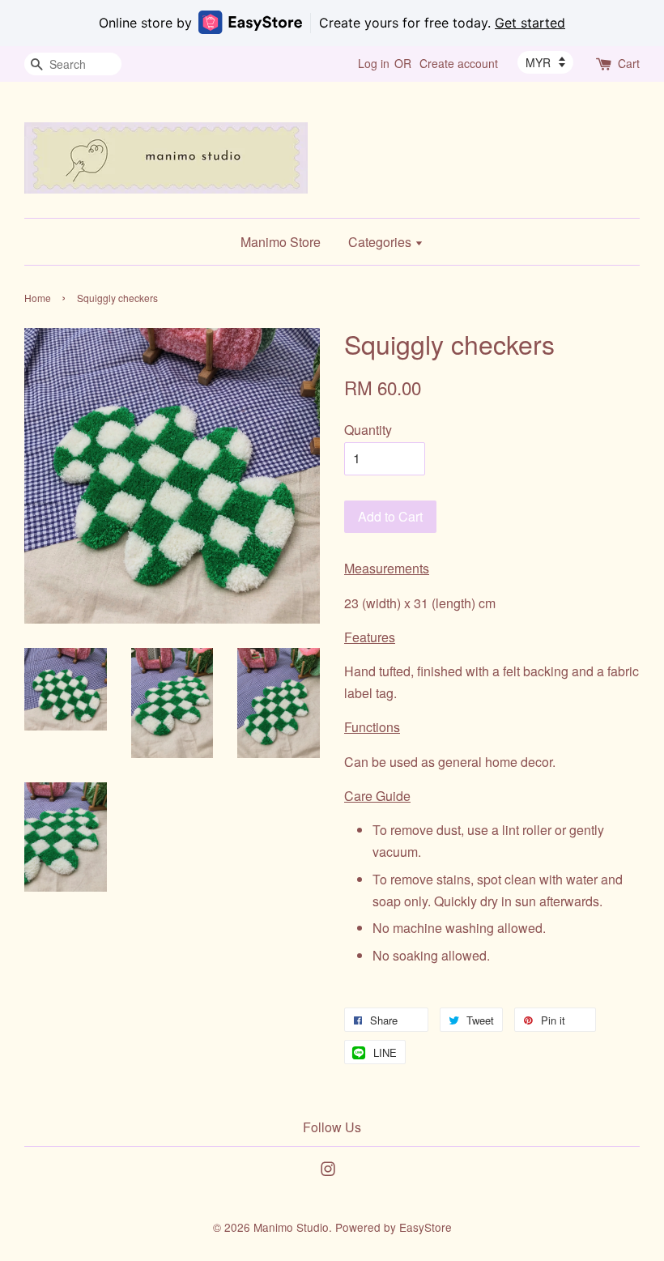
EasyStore (425, 1227)
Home (37, 298)
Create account (458, 63)
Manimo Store (280, 241)
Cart (629, 63)
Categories (381, 241)
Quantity (368, 429)
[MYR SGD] (545, 62)
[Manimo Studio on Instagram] (328, 1171)
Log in (373, 63)
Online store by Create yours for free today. (332, 23)
